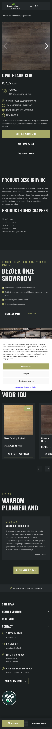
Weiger (26, 373)
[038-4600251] (30, 6)
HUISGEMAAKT (28, 588)
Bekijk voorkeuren (26, 381)
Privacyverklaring (30, 387)
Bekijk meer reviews (26, 570)
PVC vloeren (13, 15)
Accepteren (26, 366)
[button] (47, 46)
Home (4, 15)
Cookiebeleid (18, 387)
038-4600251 (28, 153)
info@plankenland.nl (14, 648)
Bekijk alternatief (27, 133)
